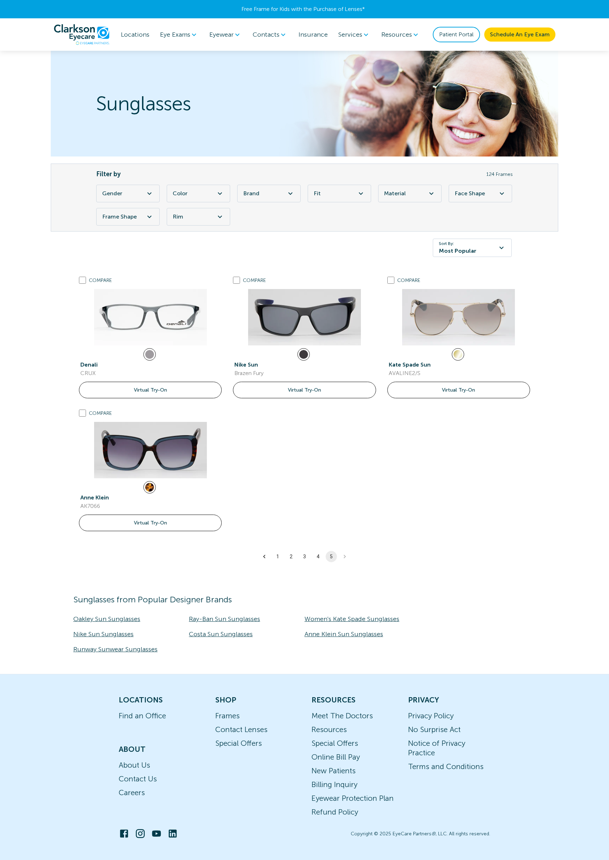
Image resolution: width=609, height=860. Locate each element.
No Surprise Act (434, 729)
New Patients (334, 770)
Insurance (313, 34)
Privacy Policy (431, 715)
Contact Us (138, 778)
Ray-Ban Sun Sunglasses (224, 619)
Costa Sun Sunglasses (221, 634)
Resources (329, 729)
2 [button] (291, 556)
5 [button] (331, 556)
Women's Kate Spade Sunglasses (351, 619)
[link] (150, 317)
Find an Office (142, 715)
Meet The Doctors (342, 715)
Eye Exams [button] (175, 34)
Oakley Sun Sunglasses (106, 619)
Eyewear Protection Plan (353, 798)
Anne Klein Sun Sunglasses (343, 634)
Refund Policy (335, 811)
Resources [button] (396, 34)
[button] (264, 556)
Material (395, 193)
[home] (82, 34)
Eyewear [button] (221, 34)
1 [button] (277, 556)
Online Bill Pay (336, 756)
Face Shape (470, 193)
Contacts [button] (266, 34)
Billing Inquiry (334, 784)
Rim (178, 216)
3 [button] (304, 556)
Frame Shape (119, 216)
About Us (134, 765)
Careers (132, 792)
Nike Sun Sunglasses (103, 634)
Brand (251, 193)
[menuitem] (179, 34)
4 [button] (317, 556)
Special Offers (238, 743)
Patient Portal (456, 34)
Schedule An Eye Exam (520, 34)
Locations (135, 34)
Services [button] (350, 34)
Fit (317, 193)
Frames (227, 715)
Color (180, 193)
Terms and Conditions (446, 766)
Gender (112, 193)
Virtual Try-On (150, 390)
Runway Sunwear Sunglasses (115, 649)
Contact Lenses (241, 729)
